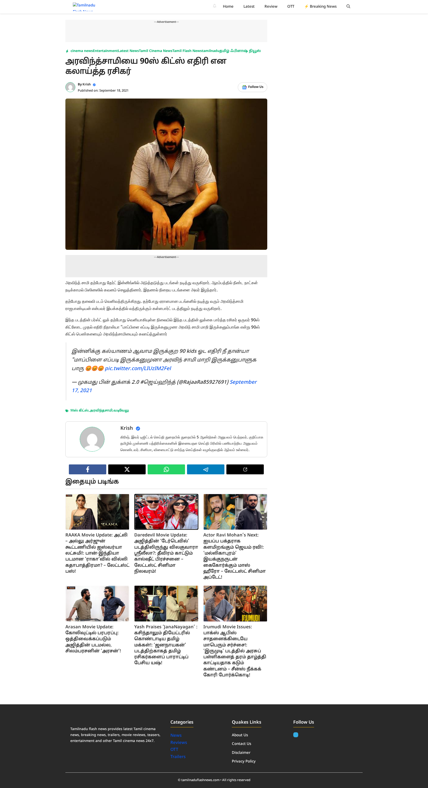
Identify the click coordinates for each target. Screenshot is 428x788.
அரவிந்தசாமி (101, 411)
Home (228, 6)
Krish (86, 85)
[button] (348, 7)
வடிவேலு (121, 411)
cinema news (82, 51)
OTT (290, 6)
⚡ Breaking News (320, 6)
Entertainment (105, 51)
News (176, 735)
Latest (249, 6)
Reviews (178, 742)
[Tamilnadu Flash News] (87, 7)
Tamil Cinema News (155, 51)
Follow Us (255, 87)
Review (271, 6)
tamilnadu (210, 51)
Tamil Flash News (187, 51)
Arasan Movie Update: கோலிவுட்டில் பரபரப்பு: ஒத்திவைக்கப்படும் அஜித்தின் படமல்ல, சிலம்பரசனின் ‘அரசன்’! (93, 639)
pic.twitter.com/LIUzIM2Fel (138, 369)
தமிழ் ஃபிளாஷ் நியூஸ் (240, 51)
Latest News (128, 51)
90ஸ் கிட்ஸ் (79, 411)
